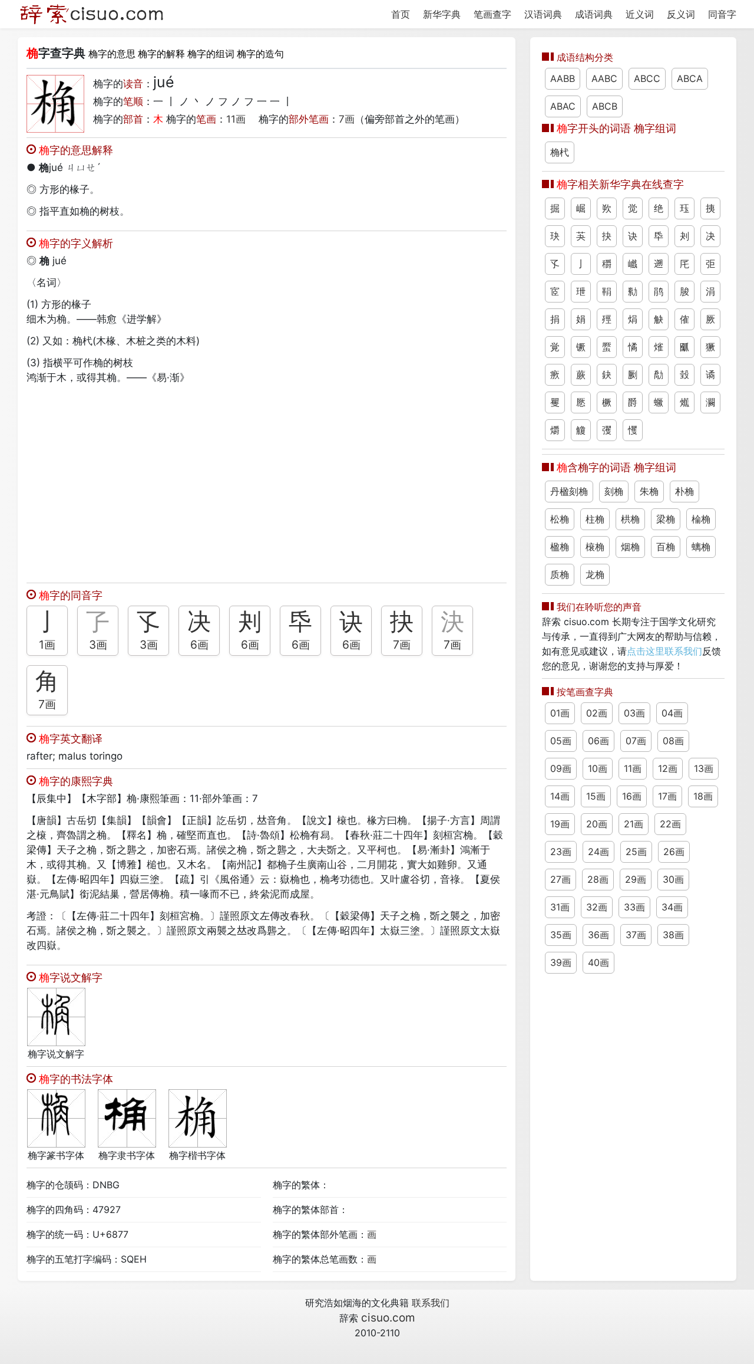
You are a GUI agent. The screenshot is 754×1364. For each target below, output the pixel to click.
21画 (633, 824)
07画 (636, 741)
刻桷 (613, 491)
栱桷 (630, 519)
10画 (597, 768)
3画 (98, 644)
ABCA (690, 78)
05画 (560, 741)
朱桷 (649, 491)
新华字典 (442, 14)
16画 (631, 796)
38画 (673, 935)
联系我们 (430, 1303)
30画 (673, 879)
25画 (636, 851)
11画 (236, 119)
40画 (598, 962)
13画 (703, 768)
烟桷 (630, 547)
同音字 (722, 14)
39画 (560, 962)
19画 (560, 824)
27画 (560, 879)
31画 (560, 907)
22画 (670, 824)
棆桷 (701, 519)
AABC (604, 78)
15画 (596, 796)
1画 (47, 644)
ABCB (604, 106)
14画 (560, 796)
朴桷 (684, 491)
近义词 (640, 14)
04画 (672, 713)
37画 (636, 935)
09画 (560, 768)
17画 (667, 796)
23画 (560, 851)
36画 (598, 935)
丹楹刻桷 (569, 491)
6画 (199, 644)
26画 (673, 851)
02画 (596, 713)
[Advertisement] (266, 480)
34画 (672, 907)
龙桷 (595, 574)
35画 (560, 935)
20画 (596, 824)
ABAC (563, 106)
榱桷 (595, 547)
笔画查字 (492, 14)
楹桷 (559, 547)
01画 (560, 713)
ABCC (647, 78)
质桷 (559, 574)
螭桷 (701, 547)
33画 (634, 907)
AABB (562, 78)
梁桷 (665, 519)
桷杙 (559, 152)
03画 (634, 713)
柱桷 (595, 519)
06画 (598, 741)
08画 (673, 741)
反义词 (681, 14)
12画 (667, 768)
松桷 (559, 519)
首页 (400, 14)
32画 (596, 907)
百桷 (665, 547)
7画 (347, 119)
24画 (598, 851)
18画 (703, 796)
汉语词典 (543, 14)
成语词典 (594, 14)
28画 (598, 879)
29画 (635, 879)
